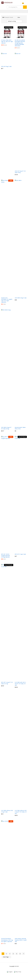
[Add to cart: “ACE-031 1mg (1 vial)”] (5, 64)
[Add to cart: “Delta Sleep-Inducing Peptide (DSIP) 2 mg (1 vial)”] (19, 936)
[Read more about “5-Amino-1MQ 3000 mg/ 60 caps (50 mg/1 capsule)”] (5, 37)
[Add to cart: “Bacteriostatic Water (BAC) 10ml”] (19, 424)
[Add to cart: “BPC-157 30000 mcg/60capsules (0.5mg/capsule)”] (5, 551)
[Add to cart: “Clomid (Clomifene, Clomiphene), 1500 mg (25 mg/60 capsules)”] (5, 936)
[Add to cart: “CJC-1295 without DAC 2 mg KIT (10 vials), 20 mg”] (19, 808)
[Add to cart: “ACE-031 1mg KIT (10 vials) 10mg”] (19, 168)
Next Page (6, 957)
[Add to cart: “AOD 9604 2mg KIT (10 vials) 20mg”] (5, 424)
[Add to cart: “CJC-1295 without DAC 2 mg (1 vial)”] (5, 808)
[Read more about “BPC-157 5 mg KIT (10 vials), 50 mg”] (5, 679)
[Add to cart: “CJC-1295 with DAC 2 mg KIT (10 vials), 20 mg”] (19, 679)
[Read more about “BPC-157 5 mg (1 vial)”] (19, 551)
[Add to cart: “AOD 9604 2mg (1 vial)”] (19, 295)
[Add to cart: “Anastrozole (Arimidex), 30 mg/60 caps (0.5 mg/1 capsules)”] (5, 295)
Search (25, 7)
